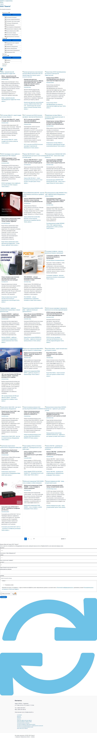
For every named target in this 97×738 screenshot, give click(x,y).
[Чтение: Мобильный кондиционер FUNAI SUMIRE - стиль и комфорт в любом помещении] (33, 483)
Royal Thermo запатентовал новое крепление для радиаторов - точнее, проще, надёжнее (11, 220)
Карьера (8, 62)
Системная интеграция (11, 17)
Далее (63, 538)
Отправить (3, 597)
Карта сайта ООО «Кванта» (22, 728)
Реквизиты (4, 64)
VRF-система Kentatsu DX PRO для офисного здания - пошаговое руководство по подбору (11, 376)
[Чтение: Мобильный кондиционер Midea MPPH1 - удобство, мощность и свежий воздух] (33, 350)
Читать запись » (11, 99)
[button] (9, 13)
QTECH (52, 82)
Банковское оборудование (12, 34)
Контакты (8, 60)
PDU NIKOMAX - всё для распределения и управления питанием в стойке (32, 278)
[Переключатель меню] (11, 15)
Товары (4, 38)
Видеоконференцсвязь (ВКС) (12, 30)
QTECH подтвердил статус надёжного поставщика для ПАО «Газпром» (11, 160)
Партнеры (4, 54)
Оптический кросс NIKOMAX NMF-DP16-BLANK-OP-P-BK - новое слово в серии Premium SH (55, 161)
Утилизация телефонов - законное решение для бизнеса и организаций (56, 257)
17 (34, 538)
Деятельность (5, 12)
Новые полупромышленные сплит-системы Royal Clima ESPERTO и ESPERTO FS (32, 413)
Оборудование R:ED (10, 52)
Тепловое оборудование (11, 48)
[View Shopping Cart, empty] (1, 70)
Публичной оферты (14, 589)
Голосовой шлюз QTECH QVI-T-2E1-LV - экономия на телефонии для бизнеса (11, 508)
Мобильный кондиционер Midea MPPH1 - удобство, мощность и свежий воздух (33, 354)
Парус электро (54, 488)
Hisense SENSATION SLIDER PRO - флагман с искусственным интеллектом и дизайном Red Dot (33, 200)
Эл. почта (2, 562)
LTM (7, 281)
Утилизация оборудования (12, 23)
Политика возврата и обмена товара (24, 721)
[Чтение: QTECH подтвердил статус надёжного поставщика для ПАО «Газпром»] (11, 155)
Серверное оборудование (12, 46)
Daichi (7, 79)
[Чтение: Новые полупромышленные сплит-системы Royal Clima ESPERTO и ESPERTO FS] (33, 408)
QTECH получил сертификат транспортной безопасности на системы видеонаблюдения (55, 314)
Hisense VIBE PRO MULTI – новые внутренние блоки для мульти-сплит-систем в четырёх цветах (33, 161)
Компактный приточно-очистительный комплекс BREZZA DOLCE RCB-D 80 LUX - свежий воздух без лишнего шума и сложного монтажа (33, 82)
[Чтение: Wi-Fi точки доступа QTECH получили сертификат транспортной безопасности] (33, 117)
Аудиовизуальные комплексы (12, 36)
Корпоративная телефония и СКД (13, 28)
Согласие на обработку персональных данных (26, 724)
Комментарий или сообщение (5, 569)
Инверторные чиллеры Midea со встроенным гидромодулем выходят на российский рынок (55, 122)
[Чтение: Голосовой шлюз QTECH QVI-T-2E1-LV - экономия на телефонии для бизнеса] (11, 504)
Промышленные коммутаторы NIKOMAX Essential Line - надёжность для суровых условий (56, 414)
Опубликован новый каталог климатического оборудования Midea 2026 (10, 451)
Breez (30, 87)
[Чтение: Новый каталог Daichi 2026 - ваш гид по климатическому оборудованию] (11, 408)
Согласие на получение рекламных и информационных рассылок (30, 725)
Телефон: (1, 554)
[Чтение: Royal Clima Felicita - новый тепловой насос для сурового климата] (56, 350)
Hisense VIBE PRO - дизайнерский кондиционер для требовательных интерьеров (55, 453)
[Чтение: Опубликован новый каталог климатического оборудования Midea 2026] (11, 447)
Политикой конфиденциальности (65, 587)
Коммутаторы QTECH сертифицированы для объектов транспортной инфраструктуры (55, 79)
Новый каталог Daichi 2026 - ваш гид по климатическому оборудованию (11, 413)
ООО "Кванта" (5, 6)
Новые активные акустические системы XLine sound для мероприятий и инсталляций (10, 278)
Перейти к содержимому (6, 0)
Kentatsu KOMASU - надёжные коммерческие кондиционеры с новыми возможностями (11, 315)
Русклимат (8, 223)
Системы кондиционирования (13, 19)
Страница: (2, 575)
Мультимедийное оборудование (13, 27)
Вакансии (19, 716)
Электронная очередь (11, 32)
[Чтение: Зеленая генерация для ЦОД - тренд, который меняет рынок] (56, 483)
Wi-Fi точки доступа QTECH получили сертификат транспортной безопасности (32, 121)
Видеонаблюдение (10, 25)
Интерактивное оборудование (13, 50)
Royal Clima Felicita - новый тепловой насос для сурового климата (54, 354)
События (4, 65)
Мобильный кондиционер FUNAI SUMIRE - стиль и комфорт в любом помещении (33, 487)
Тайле (52, 164)
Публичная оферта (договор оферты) (24, 720)
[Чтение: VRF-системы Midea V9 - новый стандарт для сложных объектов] (11, 117)
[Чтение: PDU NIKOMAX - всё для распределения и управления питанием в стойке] (33, 274)
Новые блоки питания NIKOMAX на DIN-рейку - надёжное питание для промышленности (33, 315)
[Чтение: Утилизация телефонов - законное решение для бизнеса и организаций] (56, 253)
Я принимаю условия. (9, 584)
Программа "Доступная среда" (13, 21)
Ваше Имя (2, 547)
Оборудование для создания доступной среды (12, 43)
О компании (5, 55)
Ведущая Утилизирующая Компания (57, 260)
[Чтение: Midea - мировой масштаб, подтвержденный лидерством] (11, 73)
